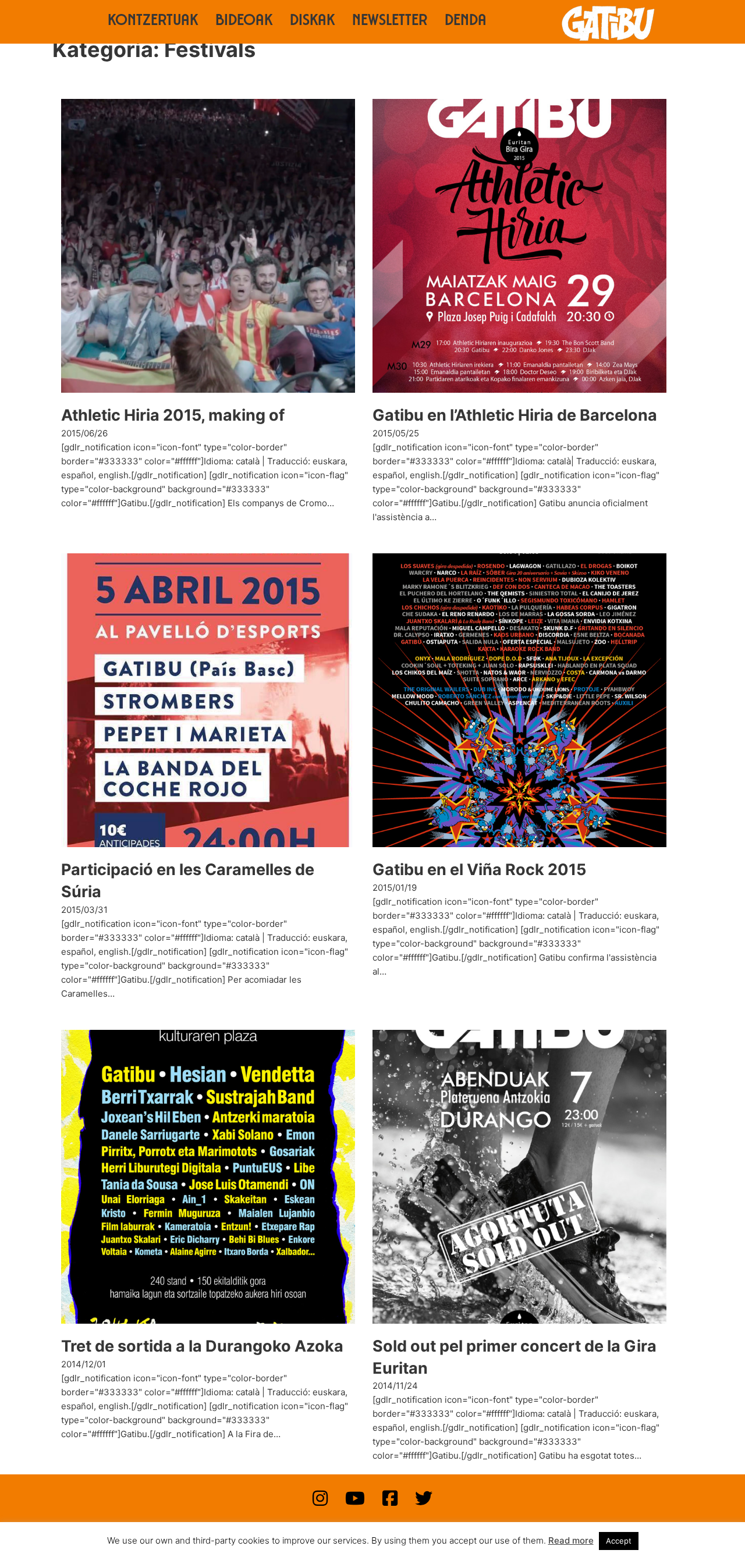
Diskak (312, 22)
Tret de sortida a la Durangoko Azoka (202, 1346)
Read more (571, 1540)
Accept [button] (619, 1540)
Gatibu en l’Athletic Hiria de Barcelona (514, 415)
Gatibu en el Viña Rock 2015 (479, 869)
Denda (466, 22)
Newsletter (389, 22)
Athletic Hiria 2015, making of (173, 415)
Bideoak (243, 22)
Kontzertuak (153, 22)
